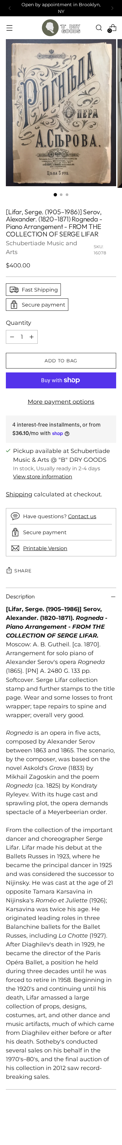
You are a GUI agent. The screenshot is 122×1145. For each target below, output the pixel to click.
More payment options (61, 401)
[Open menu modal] (9, 27)
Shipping (19, 494)
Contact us (82, 516)
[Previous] (10, 8)
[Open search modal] (98, 27)
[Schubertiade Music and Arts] (61, 28)
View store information (42, 476)
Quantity (18, 322)
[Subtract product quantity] (12, 336)
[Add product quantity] (31, 336)
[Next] (112, 8)
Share (23, 571)
